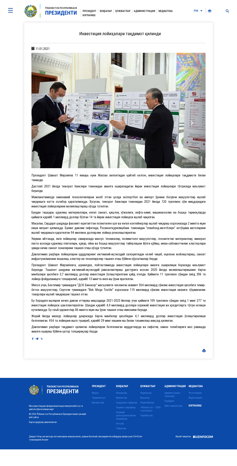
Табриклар (121, 428)
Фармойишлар (147, 402)
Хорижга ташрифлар (126, 407)
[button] (44, 110)
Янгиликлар (121, 392)
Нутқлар (120, 423)
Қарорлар (145, 397)
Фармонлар (146, 392)
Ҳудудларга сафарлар (126, 402)
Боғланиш (89, 15)
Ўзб (196, 10)
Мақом (95, 392)
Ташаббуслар (146, 415)
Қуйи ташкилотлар (173, 405)
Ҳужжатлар (122, 11)
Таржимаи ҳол (98, 397)
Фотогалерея (195, 392)
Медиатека (165, 11)
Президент (89, 11)
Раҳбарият (169, 400)
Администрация (144, 11)
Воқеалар (106, 11)
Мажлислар (121, 397)
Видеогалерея (195, 397)
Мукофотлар (98, 402)
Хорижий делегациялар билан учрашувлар (126, 415)
